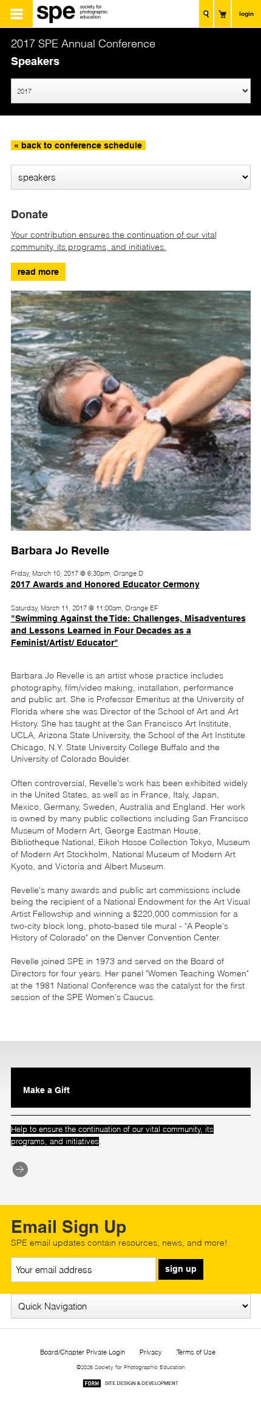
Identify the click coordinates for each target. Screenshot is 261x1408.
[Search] (206, 13)
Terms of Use (196, 1352)
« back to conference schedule (78, 145)
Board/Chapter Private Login (82, 1352)
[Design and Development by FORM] (130, 1385)
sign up (181, 1269)
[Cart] (222, 13)
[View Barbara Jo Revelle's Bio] (131, 536)
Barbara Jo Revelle (60, 550)
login (246, 13)
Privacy (151, 1352)
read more (38, 272)
